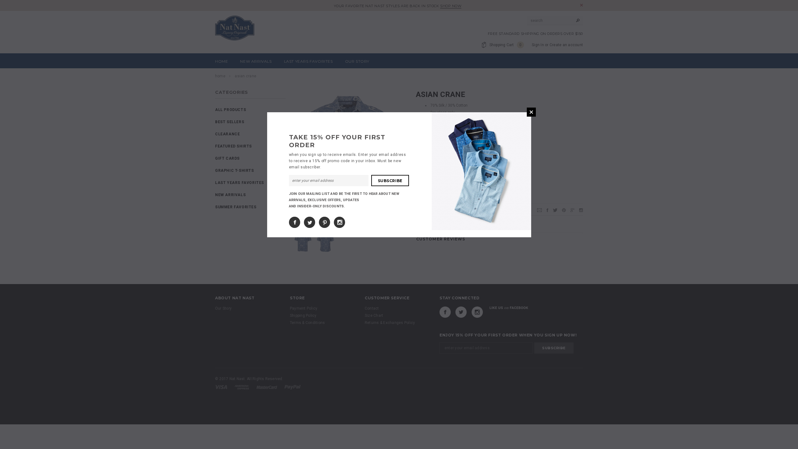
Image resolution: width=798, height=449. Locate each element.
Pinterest (324, 222)
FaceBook (294, 222)
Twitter (309, 222)
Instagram (339, 222)
